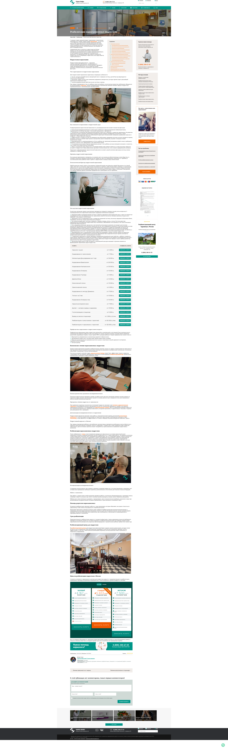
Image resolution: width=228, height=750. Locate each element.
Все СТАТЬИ (114, 724)
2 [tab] (147, 215)
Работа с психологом (115, 64)
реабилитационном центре (78, 528)
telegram (141, 0)
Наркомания (123, 7)
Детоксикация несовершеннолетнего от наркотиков (120, 58)
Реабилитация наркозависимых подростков (118, 61)
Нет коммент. (104, 28)
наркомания (93, 41)
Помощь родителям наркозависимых (117, 66)
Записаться (147, 141)
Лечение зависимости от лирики (82, 670)
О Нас (157, 7)
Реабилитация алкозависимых (145, 101)
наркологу (83, 85)
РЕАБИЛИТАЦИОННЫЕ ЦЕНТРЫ (78, 7)
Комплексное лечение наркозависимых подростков (119, 54)
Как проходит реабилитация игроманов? (146, 163)
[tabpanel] (147, 202)
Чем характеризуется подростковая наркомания (120, 45)
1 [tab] (146, 215)
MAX (157, 0)
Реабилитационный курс (117, 354)
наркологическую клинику (102, 407)
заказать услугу (125, 254)
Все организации (147, 256)
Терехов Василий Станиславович (85, 28)
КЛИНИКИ (91, 7)
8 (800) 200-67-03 (110, 1)
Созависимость (146, 7)
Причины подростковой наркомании (118, 48)
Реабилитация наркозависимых (146, 99)
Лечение (113, 7)
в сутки (99, 584)
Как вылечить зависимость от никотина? (146, 166)
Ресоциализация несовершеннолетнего (118, 63)
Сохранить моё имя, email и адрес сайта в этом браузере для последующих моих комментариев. (92, 698)
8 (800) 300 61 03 (146, 252)
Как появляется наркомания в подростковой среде (120, 46)
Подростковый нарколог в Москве (117, 60)
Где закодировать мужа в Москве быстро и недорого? (146, 151)
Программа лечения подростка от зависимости (120, 57)
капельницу (73, 418)
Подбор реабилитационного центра (145, 159)
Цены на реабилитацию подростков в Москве (118, 70)
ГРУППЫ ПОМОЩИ (102, 7)
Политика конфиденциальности (92, 738)
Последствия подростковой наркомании (119, 51)
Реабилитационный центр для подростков (118, 69)
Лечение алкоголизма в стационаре (120, 670)
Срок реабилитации (114, 67)
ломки (83, 434)
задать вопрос (146, 171)
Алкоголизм (134, 7)
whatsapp (149, 0)
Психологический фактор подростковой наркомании (121, 49)
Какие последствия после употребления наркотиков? (146, 156)
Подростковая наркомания (115, 43)
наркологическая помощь (97, 353)
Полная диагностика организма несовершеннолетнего (121, 55)
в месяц (104, 584)
